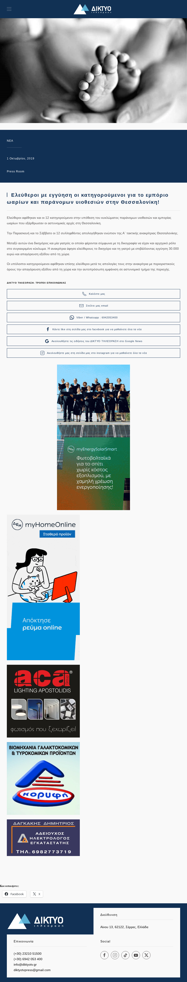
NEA (10, 140)
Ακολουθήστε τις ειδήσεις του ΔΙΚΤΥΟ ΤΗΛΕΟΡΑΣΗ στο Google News (97, 341)
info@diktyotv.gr (25, 964)
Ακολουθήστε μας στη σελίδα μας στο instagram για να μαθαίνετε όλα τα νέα (97, 353)
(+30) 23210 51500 (28, 953)
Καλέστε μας (97, 293)
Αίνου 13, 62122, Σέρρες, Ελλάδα (124, 927)
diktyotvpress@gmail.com (32, 970)
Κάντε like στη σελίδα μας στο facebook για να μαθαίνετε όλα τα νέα (97, 329)
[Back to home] (93, 9)
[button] (9, 9)
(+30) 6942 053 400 (28, 959)
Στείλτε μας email (97, 305)
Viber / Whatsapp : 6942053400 (97, 317)
